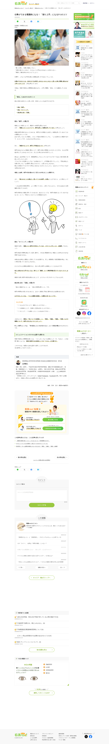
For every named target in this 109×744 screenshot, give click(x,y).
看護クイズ (81, 221)
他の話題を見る (42, 650)
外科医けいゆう (24, 25)
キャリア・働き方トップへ (41, 577)
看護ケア (81, 212)
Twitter (39, 376)
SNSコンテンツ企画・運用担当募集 (68, 735)
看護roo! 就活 (84, 269)
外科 (46, 361)
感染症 (18, 373)
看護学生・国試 (82, 204)
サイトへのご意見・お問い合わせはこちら (84, 322)
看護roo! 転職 (84, 278)
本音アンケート (82, 242)
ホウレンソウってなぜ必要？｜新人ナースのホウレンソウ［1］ (32, 443)
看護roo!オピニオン (39, 8)
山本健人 (17, 25)
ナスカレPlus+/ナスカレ (84, 293)
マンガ (80, 230)
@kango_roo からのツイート (82, 317)
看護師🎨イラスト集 (84, 234)
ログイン (92, 3)
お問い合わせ (33, 739)
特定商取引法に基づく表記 (48, 739)
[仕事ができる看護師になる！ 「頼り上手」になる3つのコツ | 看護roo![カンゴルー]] (38, 21)
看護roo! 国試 (84, 306)
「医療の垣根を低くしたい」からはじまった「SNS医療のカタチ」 (33, 440)
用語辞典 (81, 251)
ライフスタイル (82, 238)
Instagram (45, 376)
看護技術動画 (82, 200)
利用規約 (44, 735)
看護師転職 (81, 191)
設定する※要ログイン (86, 354)
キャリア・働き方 (29, 8)
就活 (80, 208)
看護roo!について (34, 733)
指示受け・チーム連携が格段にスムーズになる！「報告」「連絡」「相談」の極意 (37, 446)
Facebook (52, 376)
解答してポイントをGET (42, 693)
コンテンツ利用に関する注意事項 (41, 460)
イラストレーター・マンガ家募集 (67, 737)
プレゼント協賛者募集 (47, 737)
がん (58, 371)
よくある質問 (33, 737)
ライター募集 (62, 739)
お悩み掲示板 (82, 247)
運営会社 (32, 735)
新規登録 (85, 3)
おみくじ (81, 225)
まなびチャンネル (83, 217)
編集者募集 (61, 733)
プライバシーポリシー (47, 733)
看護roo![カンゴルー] (19, 8)
